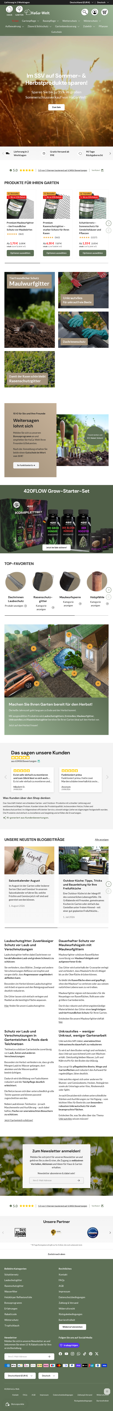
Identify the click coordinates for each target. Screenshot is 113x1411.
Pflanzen (103, 26)
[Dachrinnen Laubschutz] (15, 582)
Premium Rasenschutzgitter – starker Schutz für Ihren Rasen (56, 228)
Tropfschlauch (11, 1325)
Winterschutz (11, 1319)
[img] (58, 757)
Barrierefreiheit (67, 1319)
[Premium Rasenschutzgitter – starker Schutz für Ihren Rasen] (56, 205)
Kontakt (63, 1274)
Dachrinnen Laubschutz (16, 599)
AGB (61, 1285)
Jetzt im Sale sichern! (56, 547)
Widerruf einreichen (73, 1327)
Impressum (64, 1291)
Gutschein (56, 31)
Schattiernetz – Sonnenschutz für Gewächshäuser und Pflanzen (90, 228)
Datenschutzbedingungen (72, 1297)
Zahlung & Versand (68, 1302)
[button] (105, 12)
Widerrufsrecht (67, 1308)
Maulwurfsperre (70, 597)
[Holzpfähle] (97, 582)
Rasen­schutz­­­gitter (43, 599)
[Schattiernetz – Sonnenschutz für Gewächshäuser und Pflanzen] (92, 205)
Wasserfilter (10, 1291)
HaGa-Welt (14, 1389)
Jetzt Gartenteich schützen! (18, 1120)
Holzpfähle (97, 597)
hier (61, 1022)
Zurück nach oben (56, 1254)
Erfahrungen (10, 1308)
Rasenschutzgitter (14, 1285)
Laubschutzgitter (13, 1280)
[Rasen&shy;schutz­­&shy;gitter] (43, 582)
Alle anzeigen (102, 839)
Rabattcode (10, 1314)
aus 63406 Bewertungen (24, 761)
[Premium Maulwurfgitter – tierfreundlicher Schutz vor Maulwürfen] (20, 205)
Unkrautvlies (65, 1118)
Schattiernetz (11, 1274)
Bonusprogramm (13, 1302)
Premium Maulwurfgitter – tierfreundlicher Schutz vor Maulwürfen (20, 226)
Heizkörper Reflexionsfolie (18, 1297)
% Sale (15, 20)
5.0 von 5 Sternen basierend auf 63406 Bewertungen (62, 170)
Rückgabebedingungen (70, 1314)
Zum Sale (56, 107)
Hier (6, 1005)
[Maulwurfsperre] (70, 582)
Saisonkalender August (24, 880)
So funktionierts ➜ (26, 465)
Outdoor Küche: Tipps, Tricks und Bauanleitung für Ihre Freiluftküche (82, 884)
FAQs (61, 1280)
